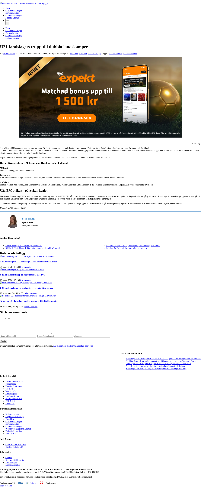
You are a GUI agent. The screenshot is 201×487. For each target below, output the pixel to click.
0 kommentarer (130, 53)
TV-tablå (9, 389)
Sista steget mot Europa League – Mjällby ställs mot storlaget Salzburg (156, 368)
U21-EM (83, 53)
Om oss (8, 457)
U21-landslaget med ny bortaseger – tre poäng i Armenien (26, 288)
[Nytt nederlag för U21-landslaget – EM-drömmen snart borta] (27, 256)
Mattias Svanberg (116, 53)
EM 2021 (74, 53)
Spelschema (10, 384)
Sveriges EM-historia (14, 460)
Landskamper (11, 462)
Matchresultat (11, 391)
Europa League (12, 424)
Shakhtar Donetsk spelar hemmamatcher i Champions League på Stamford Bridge (161, 361)
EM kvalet (9, 403)
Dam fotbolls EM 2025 (15, 381)
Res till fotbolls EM (13, 398)
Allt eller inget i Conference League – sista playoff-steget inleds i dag (155, 366)
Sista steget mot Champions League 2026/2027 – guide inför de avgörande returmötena (163, 358)
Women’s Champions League (18, 429)
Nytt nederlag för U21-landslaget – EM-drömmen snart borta (28, 262)
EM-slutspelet (11, 393)
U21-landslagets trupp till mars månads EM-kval (22, 275)
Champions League (13, 421)
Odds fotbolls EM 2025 (15, 444)
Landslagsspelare (12, 465)
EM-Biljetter (10, 401)
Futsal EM (9, 419)
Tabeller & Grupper (13, 386)
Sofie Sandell (9, 53)
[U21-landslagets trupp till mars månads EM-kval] (22, 269)
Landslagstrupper (12, 396)
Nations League (12, 414)
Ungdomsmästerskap (14, 416)
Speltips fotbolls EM (14, 447)
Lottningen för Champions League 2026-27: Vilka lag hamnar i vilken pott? (158, 363)
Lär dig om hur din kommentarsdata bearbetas (73, 346)
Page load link (6, 486)
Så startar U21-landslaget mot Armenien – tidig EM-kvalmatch (29, 301)
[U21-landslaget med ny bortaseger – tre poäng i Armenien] (26, 282)
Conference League (13, 426)
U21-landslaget (94, 53)
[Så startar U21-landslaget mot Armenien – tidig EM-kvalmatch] (28, 296)
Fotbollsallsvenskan (13, 431)
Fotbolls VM (11, 434)
